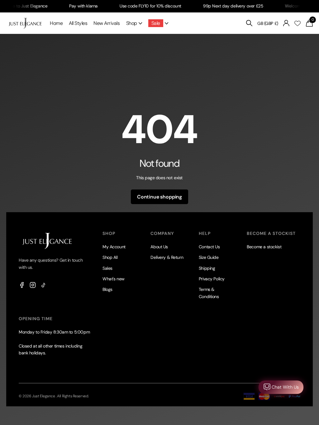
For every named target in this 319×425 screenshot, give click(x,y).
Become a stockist (264, 247)
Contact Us (209, 247)
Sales (107, 268)
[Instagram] (33, 284)
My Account (114, 247)
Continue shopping (159, 197)
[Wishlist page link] (297, 23)
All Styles (78, 23)
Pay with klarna (78, 6)
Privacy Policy (212, 279)
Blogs (107, 289)
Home (56, 23)
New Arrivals (106, 23)
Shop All (110, 257)
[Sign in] (286, 23)
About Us (159, 247)
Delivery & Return (166, 257)
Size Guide (209, 257)
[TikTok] (43, 284)
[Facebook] (22, 284)
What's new (113, 279)
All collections (134, 23)
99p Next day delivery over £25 (228, 6)
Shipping (207, 268)
